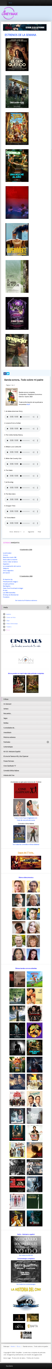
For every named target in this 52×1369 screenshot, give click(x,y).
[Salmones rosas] (25, 27)
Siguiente (31, 532)
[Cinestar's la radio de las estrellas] (25, 643)
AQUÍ (28, 404)
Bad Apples (6, 586)
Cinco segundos (8, 570)
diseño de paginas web (34, 1355)
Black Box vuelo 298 (9, 557)
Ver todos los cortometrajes (26, 1284)
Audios (8, 614)
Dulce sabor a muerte (10, 559)
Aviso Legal (7, 1358)
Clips (7, 620)
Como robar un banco (10, 562)
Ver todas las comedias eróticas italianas (26, 844)
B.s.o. (8, 630)
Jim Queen (6, 573)
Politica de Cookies (33, 1358)
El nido (5, 590)
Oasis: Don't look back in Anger (13, 588)
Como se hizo (11, 617)
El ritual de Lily (7, 579)
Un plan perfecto (8, 584)
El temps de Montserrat (10, 595)
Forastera (6, 597)
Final (39, 532)
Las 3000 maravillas (9, 592)
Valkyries (6, 568)
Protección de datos (18, 1358)
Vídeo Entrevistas (12, 623)
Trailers (8, 627)
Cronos (5, 555)
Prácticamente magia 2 (10, 582)
